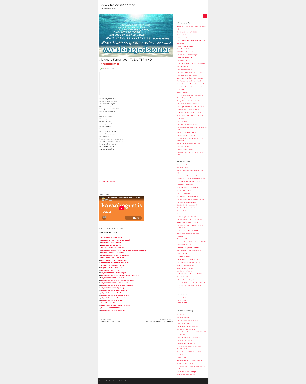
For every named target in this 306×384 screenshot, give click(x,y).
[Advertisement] (136, 84)
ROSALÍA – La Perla (183, 38)
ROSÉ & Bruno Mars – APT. (185, 52)
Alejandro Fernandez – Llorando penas (114, 283)
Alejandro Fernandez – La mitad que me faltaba (117, 280)
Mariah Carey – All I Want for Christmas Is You (191, 84)
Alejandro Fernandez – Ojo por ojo (113, 288)
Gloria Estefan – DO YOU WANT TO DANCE (115, 305)
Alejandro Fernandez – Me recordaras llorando (117, 285)
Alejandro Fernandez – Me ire (111, 270)
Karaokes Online (182, 298)
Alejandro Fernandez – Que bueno (113, 293)
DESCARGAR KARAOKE (107, 181)
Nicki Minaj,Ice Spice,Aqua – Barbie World (190, 95)
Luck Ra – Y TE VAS (183, 146)
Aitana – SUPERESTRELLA (185, 46)
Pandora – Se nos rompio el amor (112, 265)
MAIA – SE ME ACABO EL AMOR (111, 237)
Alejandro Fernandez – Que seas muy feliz (115, 295)
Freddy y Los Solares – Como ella (112, 247)
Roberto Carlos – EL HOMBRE (111, 245)
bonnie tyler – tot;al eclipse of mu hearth (115, 263)
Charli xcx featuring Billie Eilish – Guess (189, 112)
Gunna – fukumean (183, 92)
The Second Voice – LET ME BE (187, 32)
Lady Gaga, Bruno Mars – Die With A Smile (190, 72)
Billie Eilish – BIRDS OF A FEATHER (188, 104)
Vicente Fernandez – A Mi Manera (112, 252)
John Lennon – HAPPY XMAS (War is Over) (115, 240)
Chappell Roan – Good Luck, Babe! (188, 101)
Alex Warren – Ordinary (184, 49)
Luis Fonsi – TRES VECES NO (110, 308)
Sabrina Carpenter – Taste (185, 98)
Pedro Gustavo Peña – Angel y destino (114, 260)
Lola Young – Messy (183, 60)
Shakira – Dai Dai (182, 35)
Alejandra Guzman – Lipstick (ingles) (113, 273)
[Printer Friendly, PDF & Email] (107, 68)
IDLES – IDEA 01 (182, 121)
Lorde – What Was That (184, 57)
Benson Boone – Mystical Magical (187, 55)
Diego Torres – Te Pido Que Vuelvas (113, 257)
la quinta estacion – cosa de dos (112, 268)
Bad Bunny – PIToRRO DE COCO (187, 75)
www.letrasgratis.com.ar (117, 5)
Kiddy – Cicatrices (182, 66)
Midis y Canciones (182, 300)
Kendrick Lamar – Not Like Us (186, 132)
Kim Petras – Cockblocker (185, 149)
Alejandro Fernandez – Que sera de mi (114, 298)
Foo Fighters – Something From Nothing (189, 81)
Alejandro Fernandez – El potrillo (112, 278)
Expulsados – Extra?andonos (111, 242)
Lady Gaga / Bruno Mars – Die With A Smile (190, 106)
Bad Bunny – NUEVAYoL (184, 69)
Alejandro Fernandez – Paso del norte (114, 290)
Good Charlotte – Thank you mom (112, 303)
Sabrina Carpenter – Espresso (186, 135)
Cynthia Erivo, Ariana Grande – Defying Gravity (191, 63)
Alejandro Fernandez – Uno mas (112, 300)
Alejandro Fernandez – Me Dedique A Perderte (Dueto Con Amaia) (123, 250)
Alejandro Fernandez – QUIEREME (113, 310)
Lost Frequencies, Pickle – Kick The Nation (190, 78)
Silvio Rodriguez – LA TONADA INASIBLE (115, 255)
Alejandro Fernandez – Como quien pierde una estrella (120, 275)
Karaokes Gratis (182, 302)
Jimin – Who (181, 118)
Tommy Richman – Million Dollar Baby (189, 143)
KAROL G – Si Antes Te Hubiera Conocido (190, 115)
